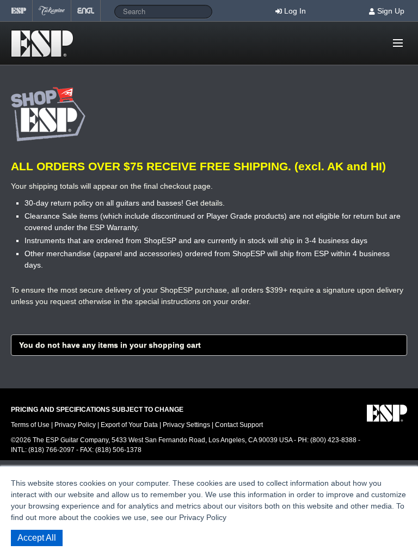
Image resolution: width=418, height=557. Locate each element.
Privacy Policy (75, 425)
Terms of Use (30, 425)
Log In (295, 11)
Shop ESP (45, 43)
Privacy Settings (186, 425)
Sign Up (390, 11)
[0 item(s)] (382, 38)
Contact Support (239, 425)
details (211, 203)
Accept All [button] (36, 537)
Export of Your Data (129, 425)
